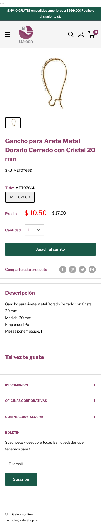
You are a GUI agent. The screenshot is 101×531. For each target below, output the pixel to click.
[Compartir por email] (92, 269)
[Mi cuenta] (81, 34)
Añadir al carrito (50, 249)
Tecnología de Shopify (21, 520)
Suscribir (21, 479)
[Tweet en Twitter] (82, 269)
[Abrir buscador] (71, 34)
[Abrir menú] (7, 34)
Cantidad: (13, 230)
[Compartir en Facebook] (62, 269)
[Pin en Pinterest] (72, 269)
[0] (91, 34)
